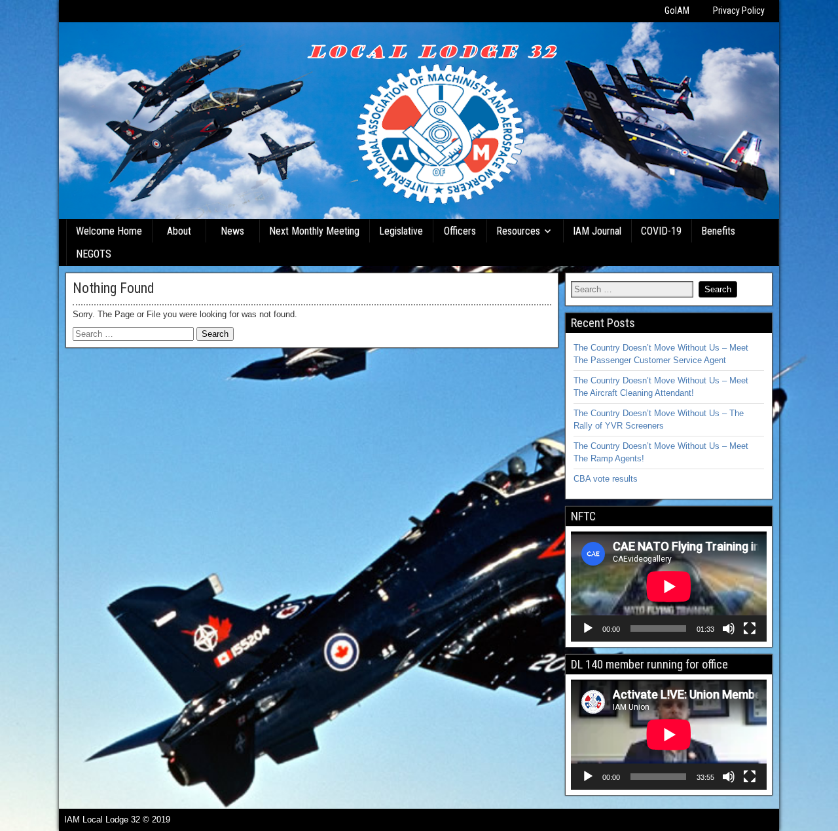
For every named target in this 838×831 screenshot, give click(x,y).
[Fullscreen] (749, 628)
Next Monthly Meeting (314, 231)
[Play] (587, 628)
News (232, 231)
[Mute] (728, 628)
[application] (669, 586)
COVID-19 (661, 231)
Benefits (718, 231)
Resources (518, 231)
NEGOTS (93, 254)
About (179, 231)
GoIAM (677, 10)
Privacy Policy (739, 10)
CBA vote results (606, 479)
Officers (460, 231)
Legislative (401, 231)
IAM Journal (597, 231)
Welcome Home (109, 231)
